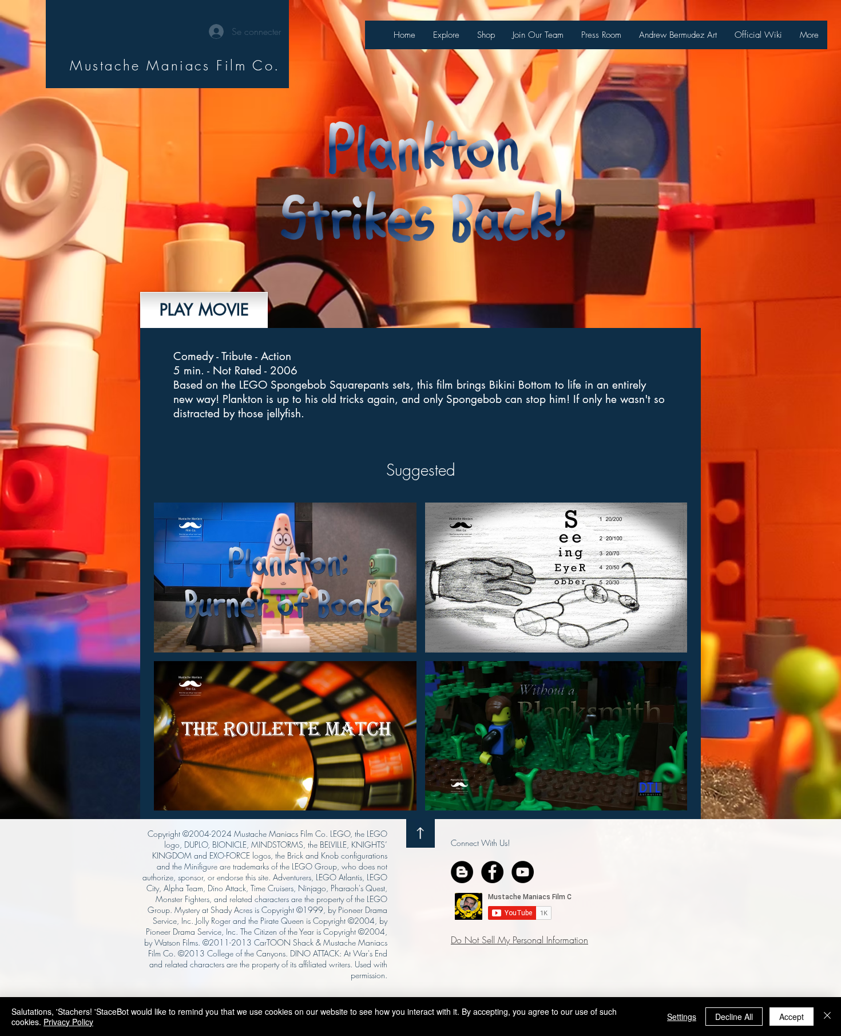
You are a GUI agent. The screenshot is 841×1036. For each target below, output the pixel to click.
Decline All (734, 1016)
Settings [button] (681, 1016)
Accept (791, 1016)
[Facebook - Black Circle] (492, 872)
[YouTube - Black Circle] (522, 872)
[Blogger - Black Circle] (462, 872)
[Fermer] (827, 1016)
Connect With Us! (480, 842)
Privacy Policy (68, 1021)
